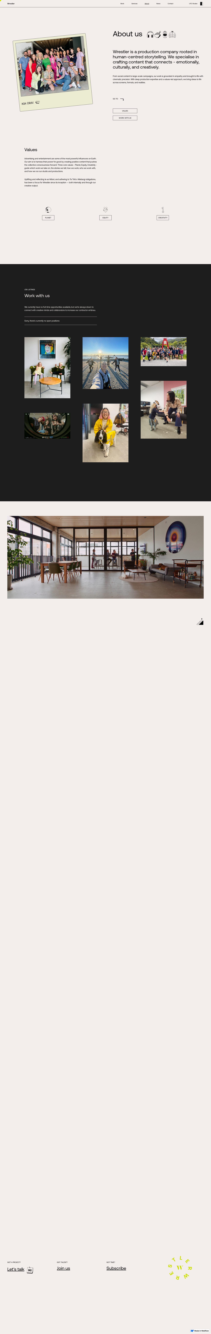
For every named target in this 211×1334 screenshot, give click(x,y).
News (158, 4)
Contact (170, 4)
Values (125, 111)
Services (134, 4)
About (147, 4)
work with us (125, 118)
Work (122, 4)
